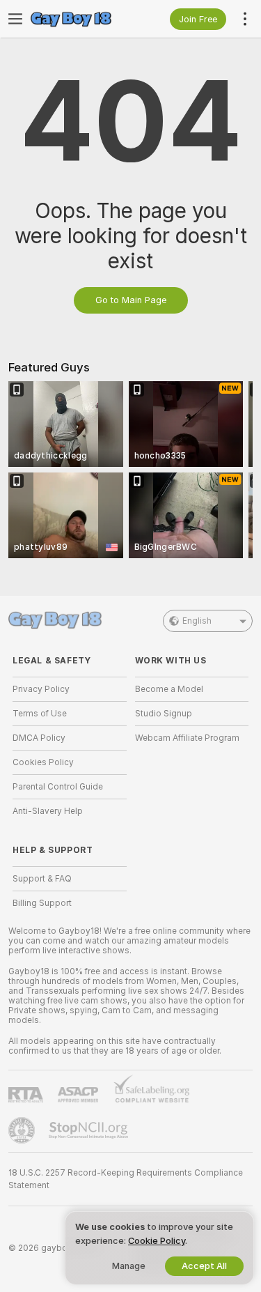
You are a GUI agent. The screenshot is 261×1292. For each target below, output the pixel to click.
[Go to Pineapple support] (23, 1130)
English (197, 621)
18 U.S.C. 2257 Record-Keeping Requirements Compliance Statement (125, 1179)
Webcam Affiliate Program (187, 738)
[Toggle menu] (15, 19)
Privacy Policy (41, 689)
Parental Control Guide (58, 787)
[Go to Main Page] (81, 18)
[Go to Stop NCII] (90, 1130)
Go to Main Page (130, 300)
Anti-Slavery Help (48, 811)
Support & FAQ (42, 879)
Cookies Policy (43, 762)
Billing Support (42, 903)
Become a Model (169, 689)
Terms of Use (40, 713)
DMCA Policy (39, 738)
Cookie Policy (156, 1241)
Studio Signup (163, 713)
